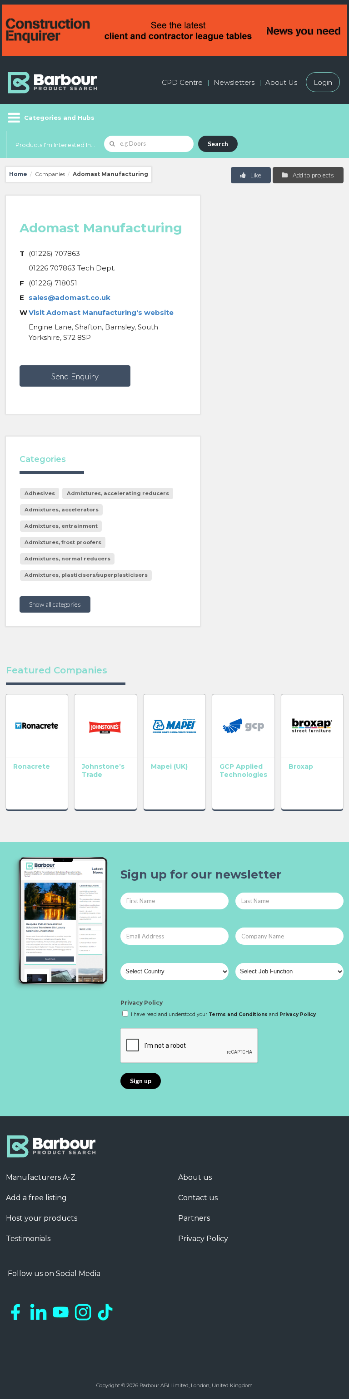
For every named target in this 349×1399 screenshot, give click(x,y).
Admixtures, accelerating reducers (118, 493)
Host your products (41, 1218)
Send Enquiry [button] (75, 376)
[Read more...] (37, 725)
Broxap (301, 766)
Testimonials (28, 1238)
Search (218, 143)
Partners (194, 1218)
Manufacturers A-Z (40, 1177)
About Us (281, 82)
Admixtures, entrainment (61, 526)
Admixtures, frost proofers (63, 542)
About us (195, 1177)
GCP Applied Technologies (243, 770)
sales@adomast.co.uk (69, 297)
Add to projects (312, 175)
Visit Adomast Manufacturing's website (101, 312)
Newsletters (234, 82)
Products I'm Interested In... (55, 144)
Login (323, 82)
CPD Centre (182, 82)
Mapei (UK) (169, 766)
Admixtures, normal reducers (67, 558)
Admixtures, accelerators (62, 509)
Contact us (198, 1197)
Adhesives (40, 493)
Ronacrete (31, 766)
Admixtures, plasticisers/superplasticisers (86, 575)
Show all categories (55, 604)
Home (18, 174)
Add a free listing (36, 1197)
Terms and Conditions (238, 1014)
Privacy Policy (141, 1002)
